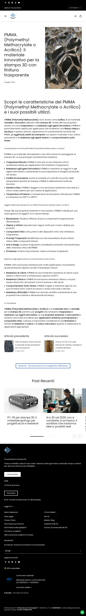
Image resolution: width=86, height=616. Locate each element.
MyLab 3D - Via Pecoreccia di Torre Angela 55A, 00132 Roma (43, 366)
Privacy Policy (10, 520)
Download (11, 493)
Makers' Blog (49, 520)
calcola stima (12, 474)
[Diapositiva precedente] (74, 436)
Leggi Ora (8, 506)
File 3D (46, 516)
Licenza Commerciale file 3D (55, 527)
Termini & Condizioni (12, 531)
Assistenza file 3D (51, 524)
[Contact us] (82, 612)
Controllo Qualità (23, 587)
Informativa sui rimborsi (14, 524)
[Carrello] (80, 16)
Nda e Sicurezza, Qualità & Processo (18, 535)
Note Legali (8, 516)
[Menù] (5, 16)
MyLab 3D (12, 608)
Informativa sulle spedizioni (15, 527)
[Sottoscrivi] (80, 550)
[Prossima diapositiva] (80, 436)
